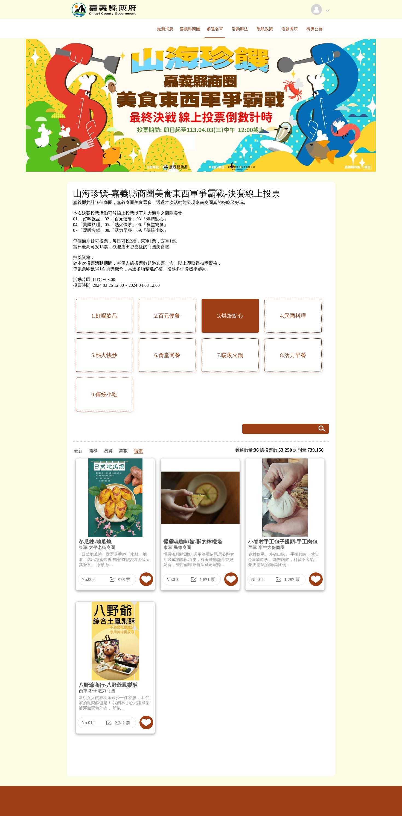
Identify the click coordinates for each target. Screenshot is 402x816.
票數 (123, 450)
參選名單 (215, 29)
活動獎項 (289, 29)
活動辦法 (240, 29)
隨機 (93, 450)
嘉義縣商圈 (190, 29)
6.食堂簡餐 (167, 355)
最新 (78, 450)
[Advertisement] (201, 757)
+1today (194, 810)
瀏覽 (108, 450)
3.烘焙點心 (230, 316)
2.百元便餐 (167, 316)
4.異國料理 (293, 316)
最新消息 (165, 29)
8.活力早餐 (293, 355)
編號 (138, 450)
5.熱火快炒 (104, 355)
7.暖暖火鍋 (230, 355)
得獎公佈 (314, 29)
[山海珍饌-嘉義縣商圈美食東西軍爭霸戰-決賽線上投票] (103, 17)
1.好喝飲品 (104, 316)
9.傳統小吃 (104, 394)
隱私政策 (265, 29)
